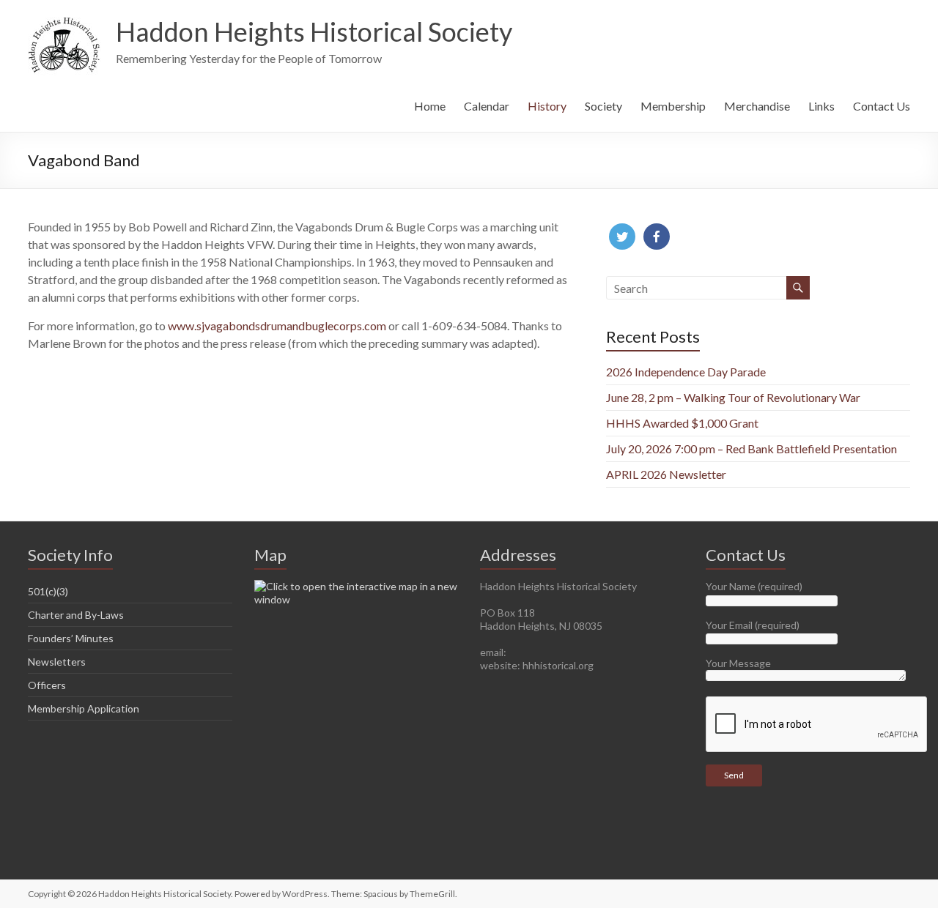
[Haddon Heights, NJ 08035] (356, 586)
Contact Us (881, 106)
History (547, 106)
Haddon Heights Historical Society (314, 31)
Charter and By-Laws (76, 615)
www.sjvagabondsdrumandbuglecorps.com (277, 325)
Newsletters (57, 661)
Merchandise (757, 106)
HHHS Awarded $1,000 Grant (682, 423)
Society (603, 106)
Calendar (486, 106)
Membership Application (83, 708)
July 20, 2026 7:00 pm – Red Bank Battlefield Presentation (751, 448)
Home (430, 106)
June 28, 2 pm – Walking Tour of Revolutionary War (733, 397)
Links (821, 106)
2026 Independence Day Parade (686, 372)
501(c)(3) (48, 591)
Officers (47, 685)
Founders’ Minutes (71, 638)
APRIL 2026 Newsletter (666, 474)
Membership (673, 106)
